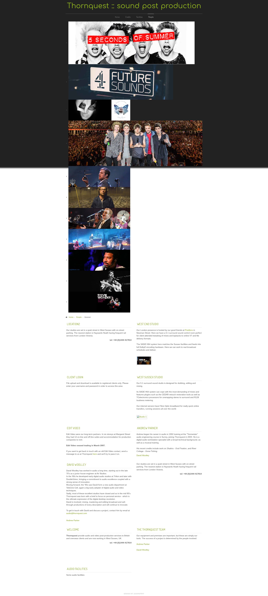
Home (117, 17)
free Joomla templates (134, 593)
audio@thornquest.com (76, 513)
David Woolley (143, 455)
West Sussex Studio (150, 377)
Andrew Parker (147, 428)
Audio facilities (77, 569)
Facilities (139, 17)
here (95, 454)
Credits (128, 17)
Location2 (73, 324)
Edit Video (73, 428)
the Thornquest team (151, 529)
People (150, 17)
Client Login (75, 377)
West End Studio (148, 324)
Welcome (73, 529)
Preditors (189, 330)
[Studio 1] (144, 360)
